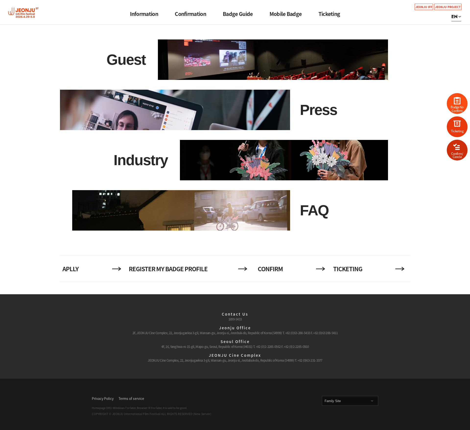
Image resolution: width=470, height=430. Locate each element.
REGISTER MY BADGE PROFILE (168, 268)
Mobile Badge (286, 14)
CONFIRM (270, 268)
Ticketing (329, 14)
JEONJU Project (448, 7)
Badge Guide (238, 14)
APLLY (70, 268)
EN (454, 16)
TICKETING (347, 268)
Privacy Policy (103, 398)
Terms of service (131, 398)
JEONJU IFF (423, 7)
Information (144, 14)
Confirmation (190, 14)
